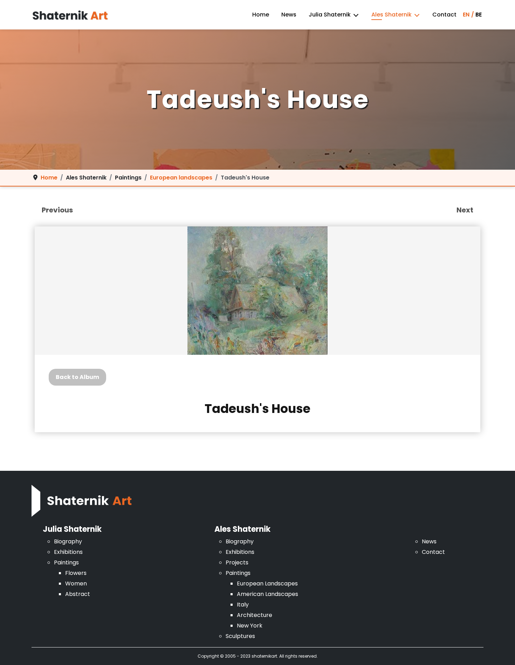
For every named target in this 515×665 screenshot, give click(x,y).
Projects (237, 562)
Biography (68, 541)
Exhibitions (68, 552)
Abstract (77, 594)
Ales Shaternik (391, 15)
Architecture (254, 615)
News (288, 15)
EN (466, 15)
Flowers (76, 573)
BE (478, 15)
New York (249, 626)
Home (260, 15)
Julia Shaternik (330, 15)
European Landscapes (267, 583)
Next (464, 210)
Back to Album (77, 377)
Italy (243, 604)
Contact (444, 15)
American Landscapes (267, 594)
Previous (57, 210)
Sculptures (240, 636)
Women (76, 583)
